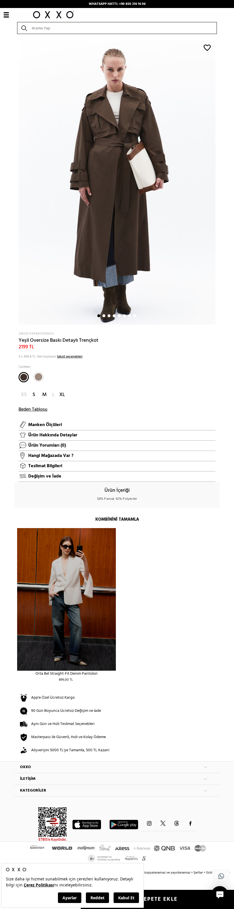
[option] (117, 182)
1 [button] (98, 315)
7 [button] (129, 315)
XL (62, 395)
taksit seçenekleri (69, 356)
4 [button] (114, 315)
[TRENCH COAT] (38, 377)
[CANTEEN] (24, 377)
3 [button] (109, 315)
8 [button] (134, 315)
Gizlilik (211, 873)
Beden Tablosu (33, 409)
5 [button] (119, 315)
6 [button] (124, 315)
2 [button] (103, 315)
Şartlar (198, 873)
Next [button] (17, 182)
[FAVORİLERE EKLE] (207, 47)
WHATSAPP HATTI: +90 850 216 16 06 (117, 4)
